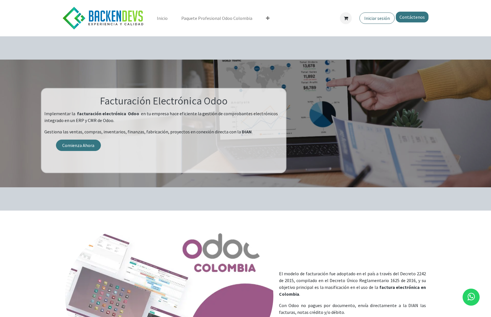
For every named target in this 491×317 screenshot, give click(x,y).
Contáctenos (412, 17)
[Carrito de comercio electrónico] (346, 18)
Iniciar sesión (377, 18)
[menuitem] (162, 18)
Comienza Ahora (78, 145)
